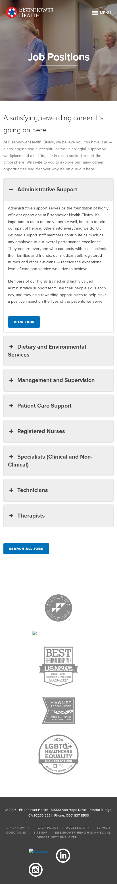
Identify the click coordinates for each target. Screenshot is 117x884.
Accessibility (77, 828)
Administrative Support (47, 189)
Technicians (32, 490)
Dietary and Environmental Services (47, 351)
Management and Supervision (56, 380)
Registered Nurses (41, 431)
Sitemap (40, 832)
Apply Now (16, 828)
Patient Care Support (44, 405)
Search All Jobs (26, 549)
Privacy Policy (45, 828)
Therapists (31, 515)
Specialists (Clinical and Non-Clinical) (50, 460)
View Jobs (24, 322)
